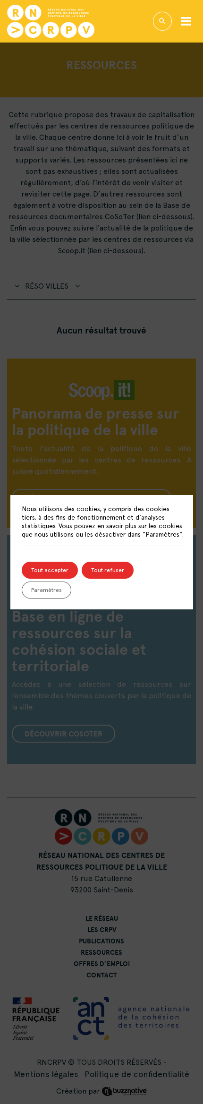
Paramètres (46, 590)
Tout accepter (49, 570)
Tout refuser (107, 570)
